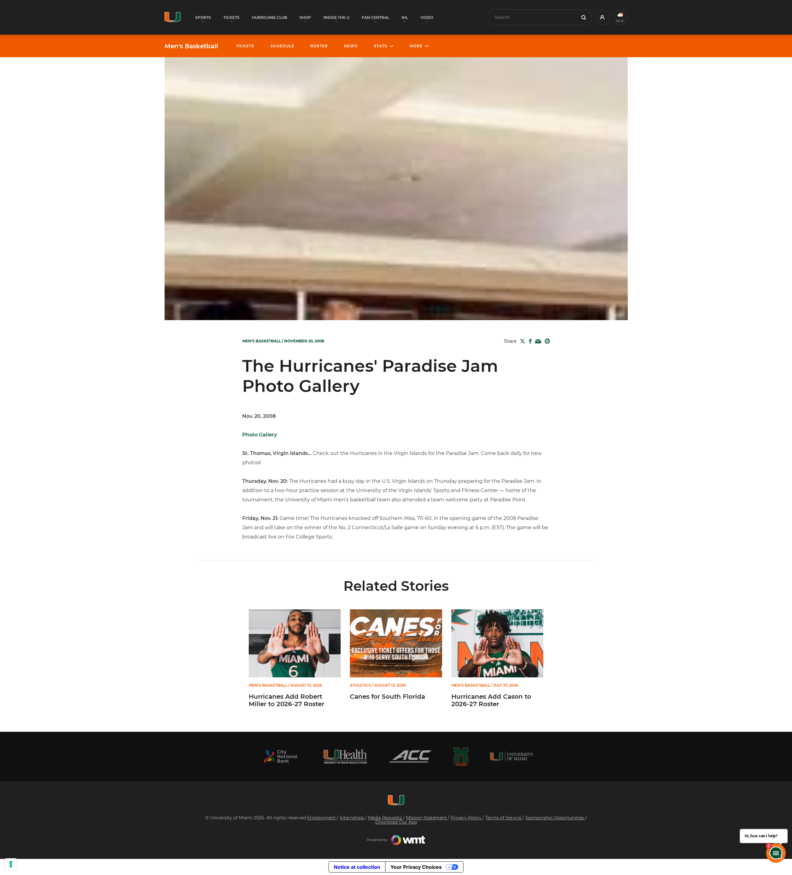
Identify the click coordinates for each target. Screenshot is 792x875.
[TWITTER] (521, 341)
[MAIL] (537, 342)
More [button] (416, 46)
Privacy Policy (467, 818)
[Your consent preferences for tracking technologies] (11, 864)
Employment (322, 818)
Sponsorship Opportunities (555, 818)
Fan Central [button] (375, 17)
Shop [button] (305, 17)
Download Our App (396, 822)
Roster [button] (319, 46)
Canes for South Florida (387, 696)
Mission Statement (427, 818)
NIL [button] (405, 17)
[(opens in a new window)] (280, 756)
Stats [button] (380, 46)
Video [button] (426, 17)
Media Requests (385, 818)
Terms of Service (504, 818)
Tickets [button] (231, 17)
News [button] (351, 46)
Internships (352, 818)
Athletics (360, 685)
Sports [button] (203, 17)
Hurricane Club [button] (269, 17)
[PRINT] (546, 341)
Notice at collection (357, 867)
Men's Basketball (191, 46)
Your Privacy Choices (416, 867)
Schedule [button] (282, 46)
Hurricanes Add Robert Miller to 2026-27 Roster (286, 700)
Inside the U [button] (336, 17)
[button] (602, 17)
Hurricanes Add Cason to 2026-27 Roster (491, 700)
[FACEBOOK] (529, 341)
